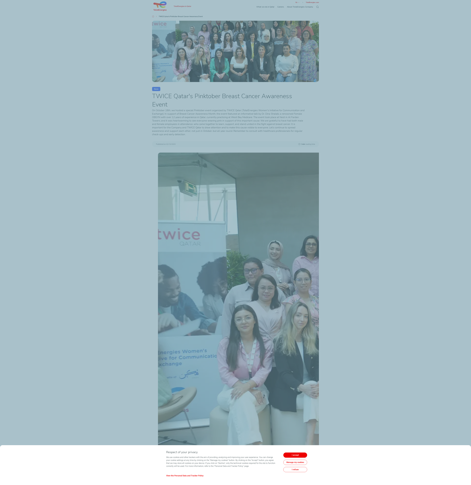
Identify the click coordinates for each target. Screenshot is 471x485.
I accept (295, 455)
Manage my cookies (295, 462)
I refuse (295, 469)
